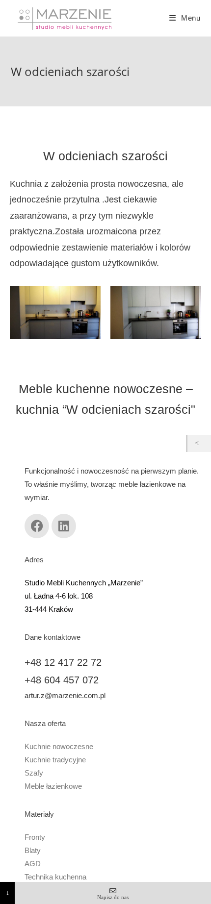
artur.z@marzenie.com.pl (65, 695)
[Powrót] (199, 443)
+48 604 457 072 (62, 680)
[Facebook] (37, 526)
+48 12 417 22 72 (63, 662)
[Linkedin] (64, 526)
